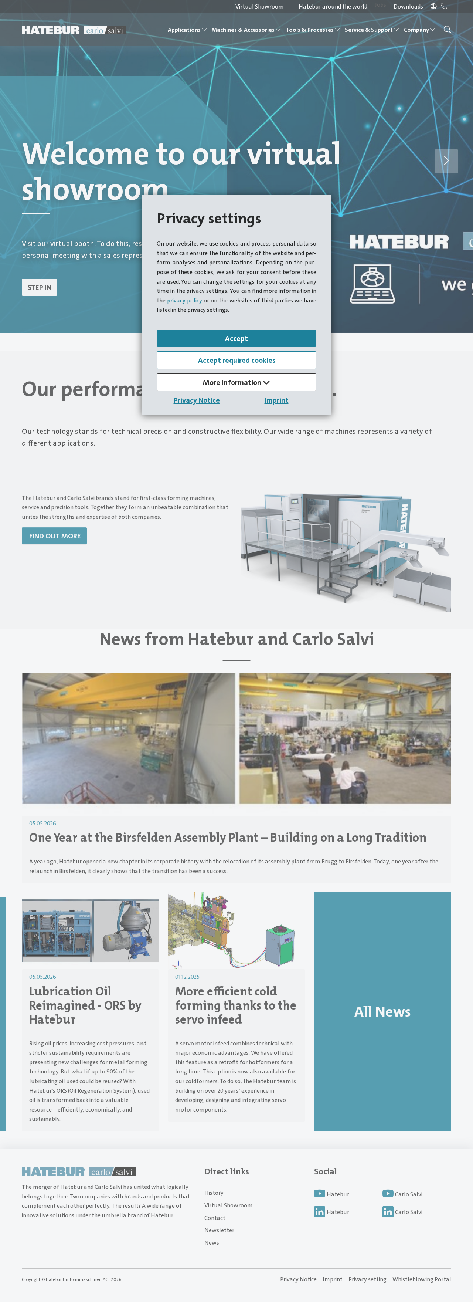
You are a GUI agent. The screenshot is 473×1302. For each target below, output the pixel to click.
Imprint (277, 400)
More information (233, 382)
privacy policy (184, 300)
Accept (236, 338)
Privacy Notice (197, 400)
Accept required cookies (236, 360)
